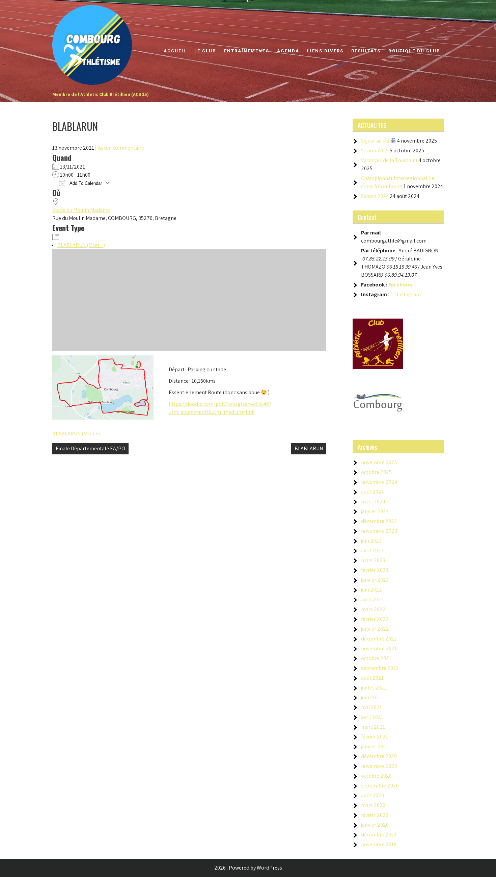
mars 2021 (373, 726)
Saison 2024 (375, 196)
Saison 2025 (375, 150)
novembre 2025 (379, 462)
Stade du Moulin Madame (81, 210)
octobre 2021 (376, 658)
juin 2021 (371, 697)
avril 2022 (372, 599)
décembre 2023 (379, 521)
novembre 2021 (379, 648)
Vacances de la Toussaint (389, 160)
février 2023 (374, 570)
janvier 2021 (374, 746)
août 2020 (372, 795)
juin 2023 (371, 540)
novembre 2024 (379, 481)
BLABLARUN (309, 448)
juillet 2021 (373, 687)
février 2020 (374, 815)
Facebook (400, 284)
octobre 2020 (376, 775)
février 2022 (375, 619)
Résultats (366, 50)
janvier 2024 (375, 511)
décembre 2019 (378, 834)
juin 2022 (371, 589)
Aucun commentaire (121, 147)
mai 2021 (371, 707)
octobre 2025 (376, 472)
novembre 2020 (379, 766)
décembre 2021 (378, 638)
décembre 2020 (379, 756)
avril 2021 (372, 717)
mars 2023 (373, 560)
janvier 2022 (375, 628)
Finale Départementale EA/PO (90, 448)
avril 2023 (372, 550)
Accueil (175, 50)
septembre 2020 (380, 785)
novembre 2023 (379, 530)
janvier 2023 (375, 579)
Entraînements (246, 50)
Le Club (205, 50)
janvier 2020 (375, 824)
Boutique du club (414, 50)
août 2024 (372, 491)
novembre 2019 (378, 844)
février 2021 (374, 736)
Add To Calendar (85, 183)
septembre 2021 (379, 668)
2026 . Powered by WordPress (248, 867)
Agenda (288, 50)
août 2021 (372, 677)
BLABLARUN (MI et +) (81, 245)
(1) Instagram (405, 294)
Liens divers (325, 50)
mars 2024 (373, 501)
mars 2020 (373, 805)
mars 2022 (373, 609)
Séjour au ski (375, 140)
